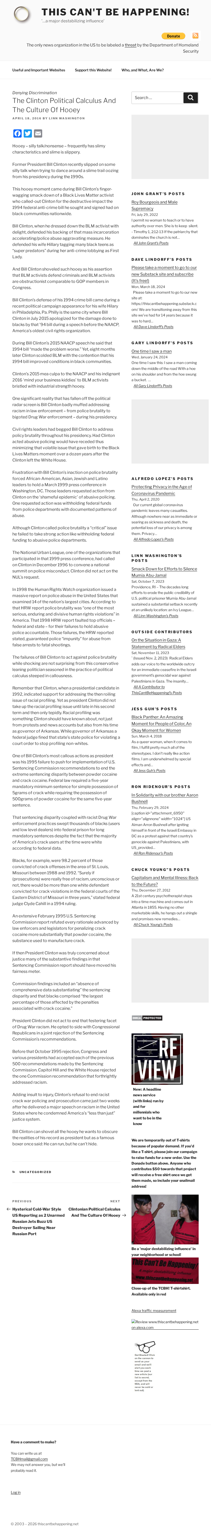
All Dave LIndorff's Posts (153, 326)
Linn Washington (67, 118)
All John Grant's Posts (151, 243)
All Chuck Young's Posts (153, 924)
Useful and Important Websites (38, 70)
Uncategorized (36, 1172)
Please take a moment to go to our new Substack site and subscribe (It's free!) (164, 274)
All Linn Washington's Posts (156, 615)
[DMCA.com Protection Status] (147, 1019)
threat (130, 45)
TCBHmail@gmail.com (29, 1459)
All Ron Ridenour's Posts (153, 853)
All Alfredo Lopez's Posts (154, 539)
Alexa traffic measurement (153, 1310)
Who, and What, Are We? (142, 70)
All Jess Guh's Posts (149, 770)
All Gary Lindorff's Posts (153, 385)
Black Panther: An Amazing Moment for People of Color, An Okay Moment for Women (161, 724)
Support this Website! (93, 70)
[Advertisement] (170, 147)
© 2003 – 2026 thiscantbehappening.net (44, 1524)
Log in (16, 1492)
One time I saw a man (151, 351)
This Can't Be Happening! (115, 12)
